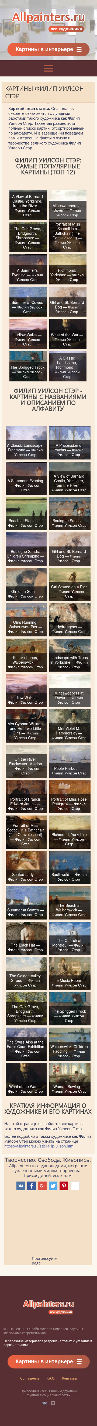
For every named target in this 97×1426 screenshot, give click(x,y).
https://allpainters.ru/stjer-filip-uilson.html (39, 1146)
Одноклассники (53, 1403)
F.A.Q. (51, 1378)
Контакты (69, 1378)
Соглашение (30, 1378)
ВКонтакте (44, 1403)
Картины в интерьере (44, 49)
